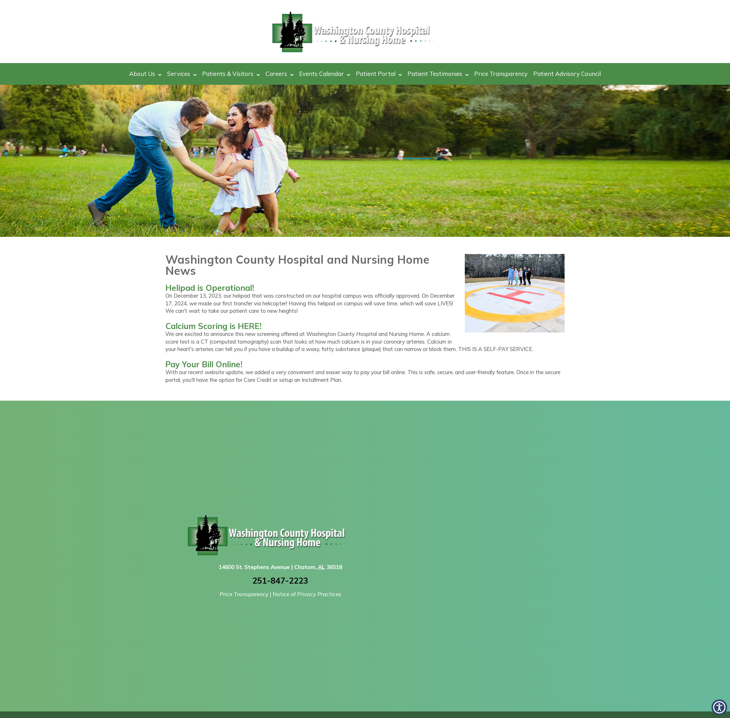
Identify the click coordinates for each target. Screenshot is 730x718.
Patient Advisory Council (567, 73)
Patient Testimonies (434, 73)
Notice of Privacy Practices (307, 594)
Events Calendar (321, 73)
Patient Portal (376, 73)
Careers (276, 73)
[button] (719, 707)
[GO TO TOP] (702, 713)
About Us (142, 73)
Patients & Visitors (228, 73)
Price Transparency (501, 73)
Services (178, 73)
